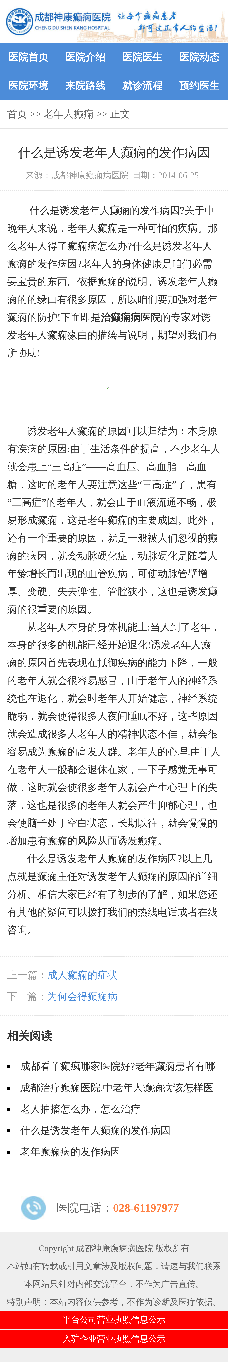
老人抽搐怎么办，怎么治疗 (80, 1109)
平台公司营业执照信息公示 (114, 1319)
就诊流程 (142, 85)
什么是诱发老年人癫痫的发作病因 (95, 1130)
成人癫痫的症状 (82, 975)
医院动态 (199, 56)
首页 (17, 113)
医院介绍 (85, 56)
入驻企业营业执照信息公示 (114, 1339)
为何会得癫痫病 (82, 996)
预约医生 (199, 85)
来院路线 (85, 85)
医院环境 (28, 85)
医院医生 (142, 56)
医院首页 (28, 56)
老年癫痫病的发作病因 (70, 1151)
